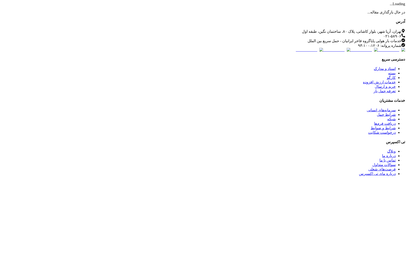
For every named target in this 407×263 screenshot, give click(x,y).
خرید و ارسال (385, 87)
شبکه (391, 119)
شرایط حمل (386, 115)
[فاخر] (309, 50)
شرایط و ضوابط (383, 128)
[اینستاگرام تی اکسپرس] (391, 50)
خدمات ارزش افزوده (379, 82)
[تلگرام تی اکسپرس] (364, 50)
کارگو (391, 78)
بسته (392, 73)
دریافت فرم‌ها (385, 123)
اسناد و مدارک (385, 69)
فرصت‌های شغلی (382, 169)
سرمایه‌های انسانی (381, 110)
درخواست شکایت (382, 132)
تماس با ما (387, 160)
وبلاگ (391, 151)
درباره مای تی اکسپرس (377, 174)
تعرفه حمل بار (385, 91)
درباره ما (389, 156)
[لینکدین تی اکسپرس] (336, 50)
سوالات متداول (384, 165)
